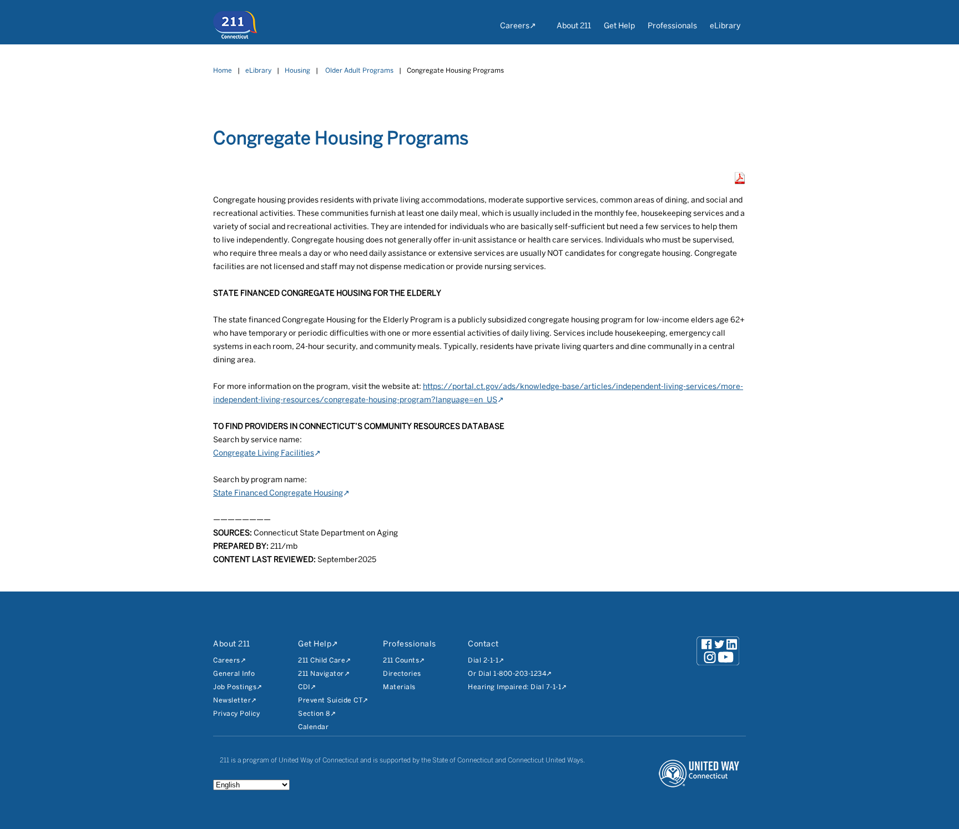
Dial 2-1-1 (483, 661)
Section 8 (314, 714)
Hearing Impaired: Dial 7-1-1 (514, 687)
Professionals (672, 26)
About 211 (574, 26)
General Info (234, 674)
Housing (297, 71)
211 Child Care (321, 661)
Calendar (313, 727)
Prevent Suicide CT (330, 700)
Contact (483, 644)
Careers (514, 26)
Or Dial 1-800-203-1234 (507, 674)
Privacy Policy (236, 714)
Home (222, 71)
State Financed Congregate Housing (278, 493)
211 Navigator (321, 674)
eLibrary (725, 26)
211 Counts (401, 661)
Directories (402, 674)
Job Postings (234, 687)
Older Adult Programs (359, 71)
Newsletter (232, 700)
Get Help (619, 26)
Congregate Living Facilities (263, 453)
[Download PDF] (740, 182)
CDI (304, 687)
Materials (399, 687)
